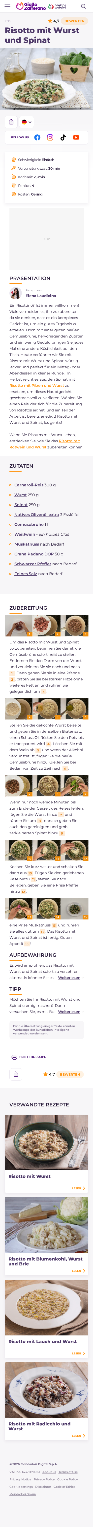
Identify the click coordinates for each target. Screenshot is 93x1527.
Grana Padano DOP (34, 554)
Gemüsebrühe (29, 524)
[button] (66, 978)
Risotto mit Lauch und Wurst (42, 1341)
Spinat (21, 504)
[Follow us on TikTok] (64, 137)
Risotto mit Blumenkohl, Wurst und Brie (45, 1261)
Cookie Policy (67, 1479)
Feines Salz (25, 573)
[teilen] (11, 122)
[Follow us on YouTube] (77, 137)
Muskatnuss (26, 544)
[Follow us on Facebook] (38, 137)
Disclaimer (43, 1487)
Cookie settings (21, 1487)
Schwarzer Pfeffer (32, 564)
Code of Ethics (64, 1487)
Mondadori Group (22, 1494)
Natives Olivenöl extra (36, 514)
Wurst (20, 495)
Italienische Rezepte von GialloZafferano (41, 6)
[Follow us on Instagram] (51, 137)
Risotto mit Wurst (29, 1176)
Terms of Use (68, 1472)
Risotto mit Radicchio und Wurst (39, 1426)
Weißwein (24, 534)
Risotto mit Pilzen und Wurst (36, 385)
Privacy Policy (44, 1479)
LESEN (76, 1188)
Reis (7, 21)
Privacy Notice (20, 1479)
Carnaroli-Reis (28, 485)
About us (49, 1472)
